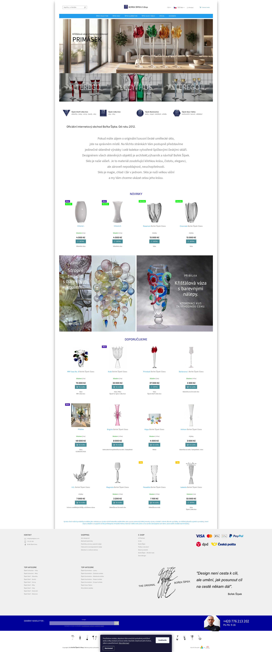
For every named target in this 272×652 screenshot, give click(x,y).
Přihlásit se (116, 623)
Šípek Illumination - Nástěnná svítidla (92, 576)
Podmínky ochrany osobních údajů (91, 544)
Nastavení (109, 648)
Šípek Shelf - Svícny (30, 582)
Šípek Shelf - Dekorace (31, 594)
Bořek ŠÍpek (141, 544)
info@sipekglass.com (33, 538)
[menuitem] (102, 16)
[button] (64, 45)
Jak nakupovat (85, 538)
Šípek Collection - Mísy (31, 573)
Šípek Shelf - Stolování (31, 591)
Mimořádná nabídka (87, 588)
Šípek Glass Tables (86, 585)
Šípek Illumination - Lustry (89, 570)
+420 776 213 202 (236, 621)
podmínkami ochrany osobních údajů (93, 626)
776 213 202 (30, 541)
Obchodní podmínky (87, 541)
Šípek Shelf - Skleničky (31, 576)
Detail (82, 241)
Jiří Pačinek (141, 538)
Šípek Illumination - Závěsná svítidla (92, 573)
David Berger (142, 555)
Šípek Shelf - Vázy (29, 588)
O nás (140, 541)
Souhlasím (162, 640)
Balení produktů (143, 550)
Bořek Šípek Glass (32, 544)
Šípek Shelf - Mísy (29, 585)
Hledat (85, 7)
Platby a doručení (143, 547)
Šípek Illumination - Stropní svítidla (91, 582)
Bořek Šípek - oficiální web (146, 553)
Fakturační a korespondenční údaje (91, 547)
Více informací (124, 643)
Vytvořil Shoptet (194, 647)
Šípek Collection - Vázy (31, 570)
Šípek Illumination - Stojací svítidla (91, 579)
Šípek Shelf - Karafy (30, 579)
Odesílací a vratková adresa (89, 550)
